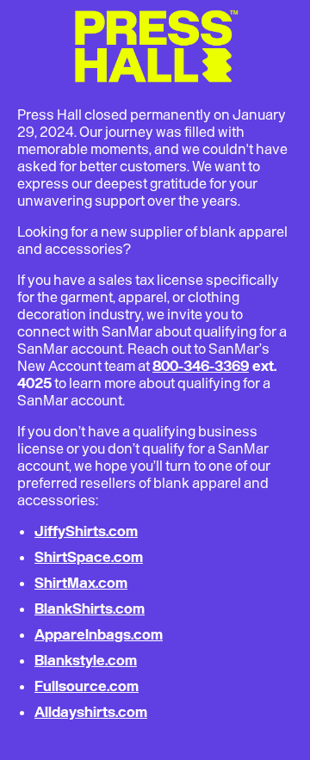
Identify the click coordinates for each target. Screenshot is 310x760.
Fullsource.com (86, 686)
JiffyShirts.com (86, 531)
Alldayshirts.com (90, 711)
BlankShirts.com (89, 608)
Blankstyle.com (85, 660)
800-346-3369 (200, 365)
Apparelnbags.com (98, 634)
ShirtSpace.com (88, 556)
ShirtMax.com (80, 582)
